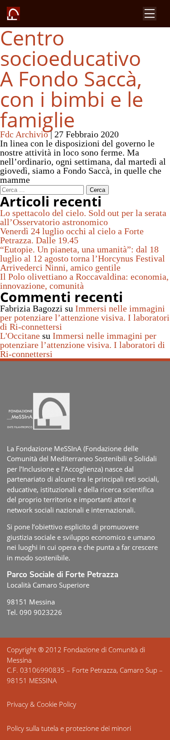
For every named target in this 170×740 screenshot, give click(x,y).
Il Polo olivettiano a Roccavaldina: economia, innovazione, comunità (84, 281)
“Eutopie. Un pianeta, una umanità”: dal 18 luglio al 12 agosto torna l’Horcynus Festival (82, 253)
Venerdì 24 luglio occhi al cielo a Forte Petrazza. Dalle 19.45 (72, 235)
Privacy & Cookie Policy (41, 704)
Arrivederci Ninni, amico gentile (60, 267)
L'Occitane (20, 336)
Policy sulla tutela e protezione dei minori (69, 728)
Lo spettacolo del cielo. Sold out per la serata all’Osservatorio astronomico (83, 217)
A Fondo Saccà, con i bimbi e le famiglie (71, 99)
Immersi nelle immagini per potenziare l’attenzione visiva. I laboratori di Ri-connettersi (85, 317)
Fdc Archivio (24, 134)
